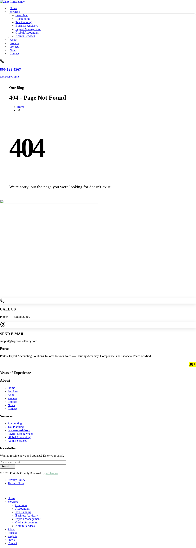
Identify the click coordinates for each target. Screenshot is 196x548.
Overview (22, 15)
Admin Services (25, 36)
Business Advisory (27, 25)
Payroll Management (28, 29)
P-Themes (52, 473)
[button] (2, 491)
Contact (14, 53)
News (11, 539)
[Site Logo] (12, 1)
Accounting (23, 18)
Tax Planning (24, 22)
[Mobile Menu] (1, 80)
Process (12, 532)
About (11, 529)
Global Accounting (27, 32)
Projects (12, 536)
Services (15, 11)
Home (11, 498)
